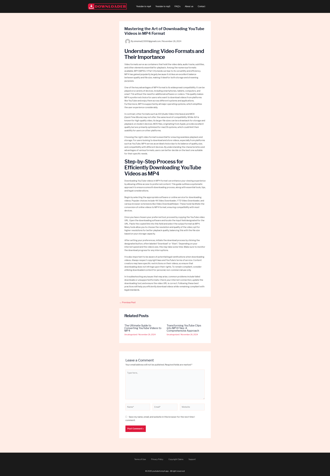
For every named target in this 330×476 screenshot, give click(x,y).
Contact (201, 6)
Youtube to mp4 (143, 6)
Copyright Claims (175, 459)
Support (192, 459)
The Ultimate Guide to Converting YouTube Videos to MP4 (142, 328)
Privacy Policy (157, 459)
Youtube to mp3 (162, 6)
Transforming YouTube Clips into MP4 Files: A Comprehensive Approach (184, 328)
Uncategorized (130, 334)
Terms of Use (140, 459)
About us (189, 6)
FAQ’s (177, 6)
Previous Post (127, 302)
